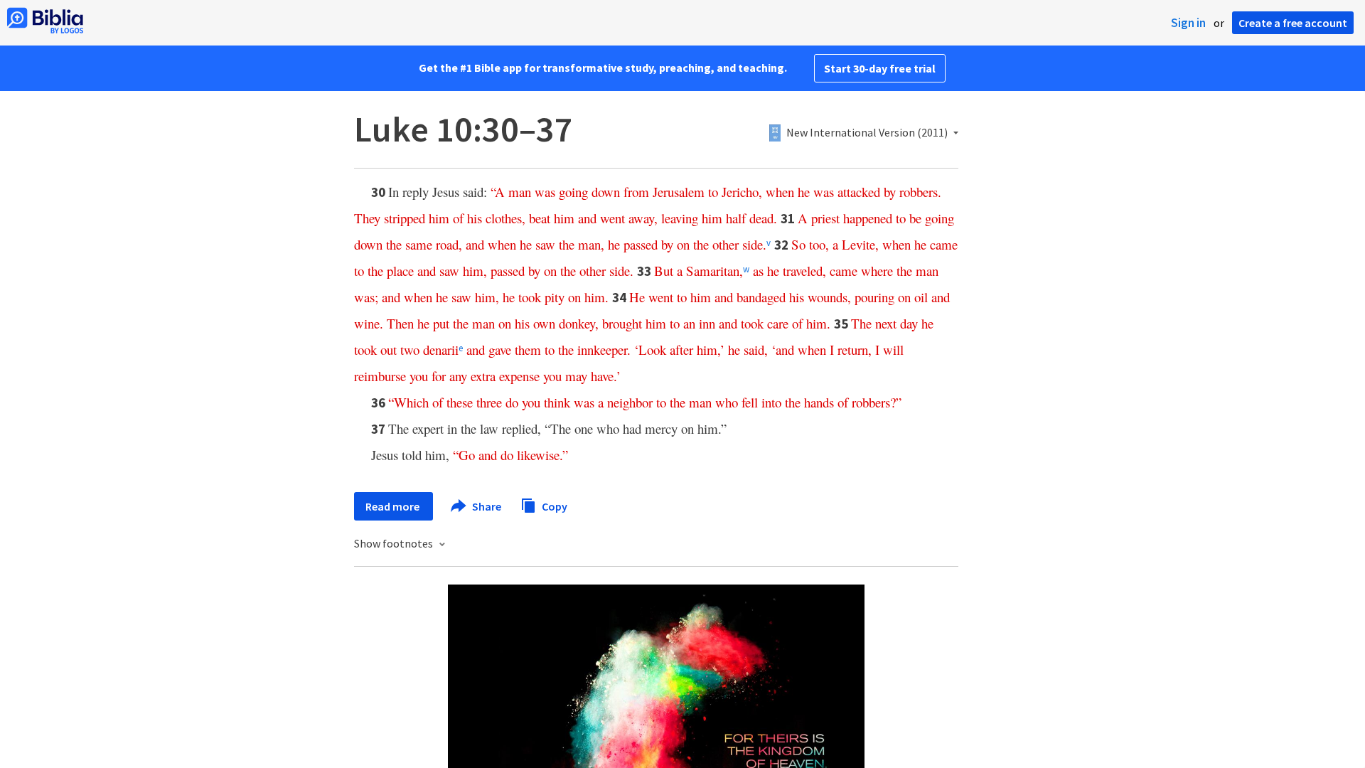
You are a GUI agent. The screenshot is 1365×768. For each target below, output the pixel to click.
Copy (553, 505)
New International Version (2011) (867, 133)
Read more (393, 506)
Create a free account (1292, 23)
